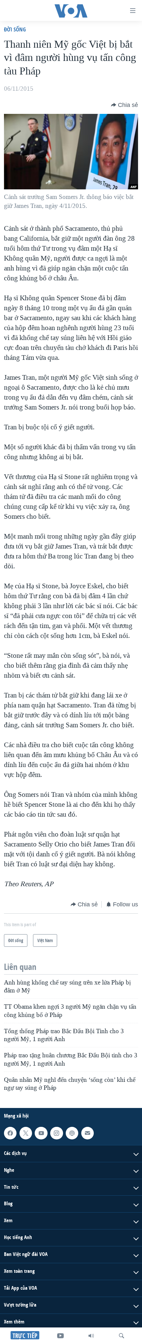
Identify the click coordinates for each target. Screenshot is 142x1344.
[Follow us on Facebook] (10, 1133)
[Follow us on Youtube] (41, 1133)
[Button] (124, 105)
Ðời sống (15, 29)
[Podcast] (72, 1133)
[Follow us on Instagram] (56, 1133)
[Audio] (91, 1335)
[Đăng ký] (87, 1133)
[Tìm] (121, 1335)
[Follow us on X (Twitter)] (25, 1133)
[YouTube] (60, 1335)
